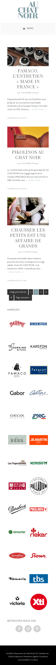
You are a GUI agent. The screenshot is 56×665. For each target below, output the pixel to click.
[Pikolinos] (38, 517)
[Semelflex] (17, 564)
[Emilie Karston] (38, 355)
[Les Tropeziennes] (17, 471)
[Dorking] (17, 355)
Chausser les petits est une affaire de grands (28, 238)
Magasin (22, 281)
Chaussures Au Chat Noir (24, 653)
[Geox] (17, 425)
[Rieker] (38, 541)
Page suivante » (23, 297)
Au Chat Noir (28, 10)
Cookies (34, 660)
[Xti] (38, 610)
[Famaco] (17, 378)
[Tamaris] (17, 587)
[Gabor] (17, 402)
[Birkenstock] (38, 332)
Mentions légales (31, 657)
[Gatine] (38, 402)
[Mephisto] (38, 471)
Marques (23, 118)
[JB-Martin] (38, 448)
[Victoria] (17, 610)
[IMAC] (38, 425)
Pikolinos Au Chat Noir (28, 154)
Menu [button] (30, 28)
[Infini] (17, 448)
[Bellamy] (17, 332)
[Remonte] (17, 541)
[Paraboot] (17, 517)
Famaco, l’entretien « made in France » (28, 79)
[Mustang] (17, 494)
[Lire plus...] (39, 110)
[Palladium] (38, 494)
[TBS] (38, 587)
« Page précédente (17, 292)
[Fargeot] (38, 378)
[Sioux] (38, 564)
